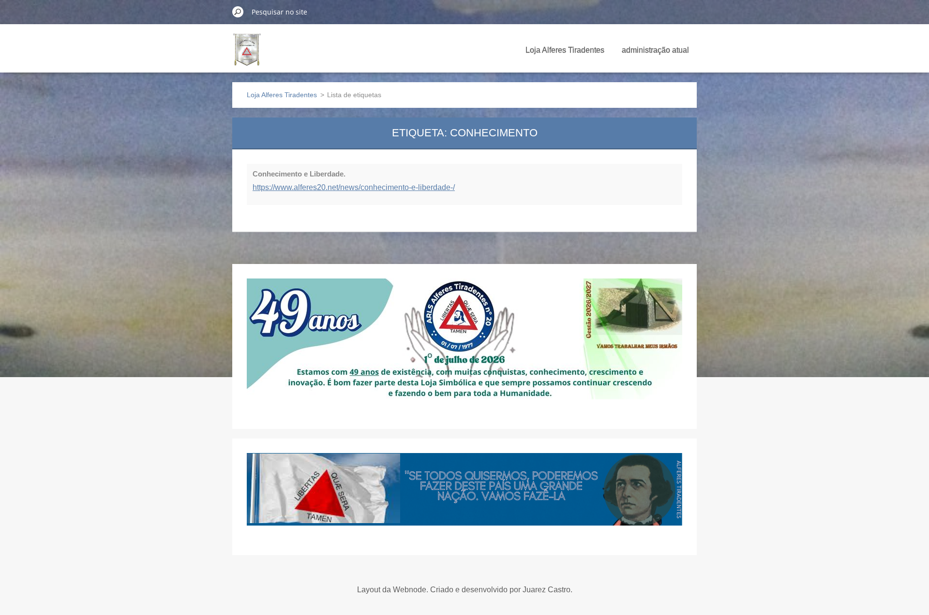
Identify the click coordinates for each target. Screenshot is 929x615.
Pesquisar (238, 11)
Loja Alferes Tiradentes (564, 50)
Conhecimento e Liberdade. (299, 174)
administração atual (655, 50)
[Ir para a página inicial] (247, 55)
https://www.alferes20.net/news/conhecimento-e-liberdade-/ (354, 187)
